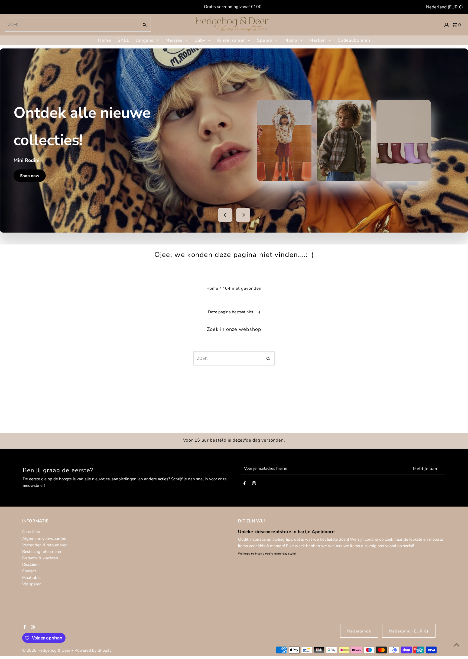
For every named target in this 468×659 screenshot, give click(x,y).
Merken (317, 40)
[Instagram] (254, 484)
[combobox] (71, 24)
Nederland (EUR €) (444, 7)
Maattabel (31, 577)
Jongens (145, 40)
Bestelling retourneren (42, 551)
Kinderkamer (231, 40)
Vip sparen (32, 584)
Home (104, 40)
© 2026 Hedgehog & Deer (46, 650)
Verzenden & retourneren (45, 545)
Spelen (264, 40)
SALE (123, 40)
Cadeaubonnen (354, 40)
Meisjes (174, 40)
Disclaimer (31, 564)
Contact (29, 571)
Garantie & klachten (40, 558)
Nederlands (359, 631)
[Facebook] (244, 484)
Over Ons (31, 532)
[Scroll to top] (456, 645)
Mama (290, 40)
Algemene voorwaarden (44, 538)
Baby (199, 40)
